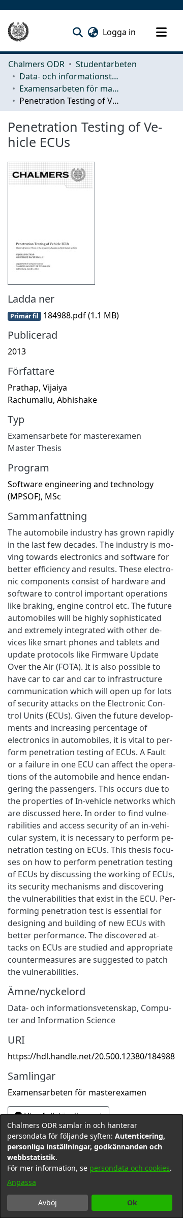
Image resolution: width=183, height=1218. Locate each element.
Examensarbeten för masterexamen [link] (70, 88)
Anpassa (21, 1182)
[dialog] (91, 1166)
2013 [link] (17, 351)
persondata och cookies (129, 1168)
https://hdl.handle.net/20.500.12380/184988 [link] (91, 1056)
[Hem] (18, 32)
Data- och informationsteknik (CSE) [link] (70, 76)
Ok (132, 1202)
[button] (77, 32)
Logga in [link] (120, 32)
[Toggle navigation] (161, 32)
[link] (63, 315)
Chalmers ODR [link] (36, 64)
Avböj (47, 1202)
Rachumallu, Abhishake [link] (52, 399)
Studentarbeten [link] (106, 64)
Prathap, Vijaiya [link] (37, 387)
